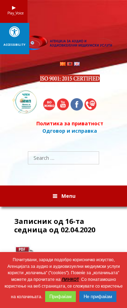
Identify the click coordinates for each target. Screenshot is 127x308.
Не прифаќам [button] (98, 296)
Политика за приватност (69, 123)
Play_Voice (13, 13)
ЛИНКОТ (70, 279)
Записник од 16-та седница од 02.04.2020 (54, 225)
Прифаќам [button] (60, 296)
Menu (68, 196)
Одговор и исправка (69, 130)
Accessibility (14, 44)
